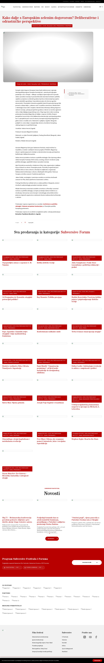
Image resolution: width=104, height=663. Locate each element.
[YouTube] (90, 638)
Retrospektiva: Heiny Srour (39, 648)
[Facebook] (96, 638)
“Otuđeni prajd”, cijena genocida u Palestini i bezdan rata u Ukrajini (85, 519)
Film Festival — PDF (12, 567)
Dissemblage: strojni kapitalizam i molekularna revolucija (16, 440)
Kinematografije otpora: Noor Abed (42, 643)
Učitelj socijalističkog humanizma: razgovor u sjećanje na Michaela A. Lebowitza (85, 407)
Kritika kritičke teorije (46, 263)
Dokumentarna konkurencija (40, 637)
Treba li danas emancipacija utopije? (86, 332)
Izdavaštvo (79, 7)
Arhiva (82, 1)
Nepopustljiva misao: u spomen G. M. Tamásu (17, 264)
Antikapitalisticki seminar (66, 7)
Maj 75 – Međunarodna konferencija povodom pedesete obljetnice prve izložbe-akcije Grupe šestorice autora (17, 520)
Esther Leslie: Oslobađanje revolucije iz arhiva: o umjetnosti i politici (86, 367)
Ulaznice (72, 1)
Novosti (47, 7)
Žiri (42, 7)
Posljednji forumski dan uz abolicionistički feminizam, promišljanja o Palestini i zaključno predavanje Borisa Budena (51, 521)
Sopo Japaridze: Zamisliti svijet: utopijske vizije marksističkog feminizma (15, 334)
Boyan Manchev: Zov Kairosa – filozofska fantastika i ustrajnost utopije (15, 475)
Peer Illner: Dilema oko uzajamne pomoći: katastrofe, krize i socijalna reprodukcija (51, 441)
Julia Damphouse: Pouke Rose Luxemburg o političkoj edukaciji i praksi (85, 265)
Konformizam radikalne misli (48, 332)
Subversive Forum (27, 7)
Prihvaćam (97, 660)
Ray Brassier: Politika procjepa (49, 297)
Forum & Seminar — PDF (33, 567)
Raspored (37, 7)
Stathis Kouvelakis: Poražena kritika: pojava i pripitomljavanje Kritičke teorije (86, 299)
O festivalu (66, 1)
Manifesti (98, 1)
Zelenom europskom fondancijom (32, 206)
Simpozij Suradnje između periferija (42, 651)
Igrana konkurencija (37, 640)
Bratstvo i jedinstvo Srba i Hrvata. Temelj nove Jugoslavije (15, 367)
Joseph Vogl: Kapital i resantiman (50, 403)
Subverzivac (87, 7)
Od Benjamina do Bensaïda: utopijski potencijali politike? (17, 298)
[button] (48, 533)
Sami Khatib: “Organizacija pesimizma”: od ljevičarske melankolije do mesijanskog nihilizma (48, 369)
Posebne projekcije (37, 645)
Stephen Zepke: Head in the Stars (85, 439)
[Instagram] (84, 638)
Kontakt (77, 1)
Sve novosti (51, 538)
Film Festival (17, 7)
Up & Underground (90, 1)
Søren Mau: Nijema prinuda (13, 403)
